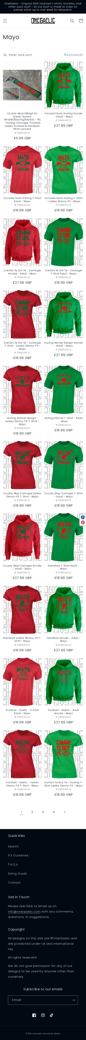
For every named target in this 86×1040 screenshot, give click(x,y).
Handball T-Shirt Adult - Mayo (63, 567)
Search (13, 846)
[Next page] (64, 812)
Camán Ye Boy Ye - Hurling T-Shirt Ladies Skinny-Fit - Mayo (63, 784)
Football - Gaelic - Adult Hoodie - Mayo (63, 712)
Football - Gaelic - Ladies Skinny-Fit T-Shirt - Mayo (22, 784)
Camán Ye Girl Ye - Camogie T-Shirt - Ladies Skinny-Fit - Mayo (22, 346)
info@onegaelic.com (24, 911)
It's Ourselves (18, 855)
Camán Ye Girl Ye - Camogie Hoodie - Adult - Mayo (22, 272)
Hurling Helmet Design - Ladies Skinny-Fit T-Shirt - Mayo (22, 421)
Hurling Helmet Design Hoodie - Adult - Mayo (63, 344)
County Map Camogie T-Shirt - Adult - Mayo (63, 495)
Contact (14, 883)
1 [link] (21, 812)
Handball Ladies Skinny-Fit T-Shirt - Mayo (22, 639)
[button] (5, 20)
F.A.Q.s (13, 864)
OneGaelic (37, 1033)
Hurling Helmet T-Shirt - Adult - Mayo (64, 420)
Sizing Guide (17, 874)
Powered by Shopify (51, 1033)
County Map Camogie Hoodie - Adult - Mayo (22, 567)
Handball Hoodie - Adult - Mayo (63, 639)
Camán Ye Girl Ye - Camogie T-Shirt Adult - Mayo (63, 272)
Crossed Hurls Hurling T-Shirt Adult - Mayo (22, 200)
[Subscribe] (73, 1000)
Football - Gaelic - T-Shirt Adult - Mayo (22, 712)
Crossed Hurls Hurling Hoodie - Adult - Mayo (64, 115)
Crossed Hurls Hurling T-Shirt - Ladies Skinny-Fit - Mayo (63, 200)
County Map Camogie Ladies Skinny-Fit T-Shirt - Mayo (22, 495)
